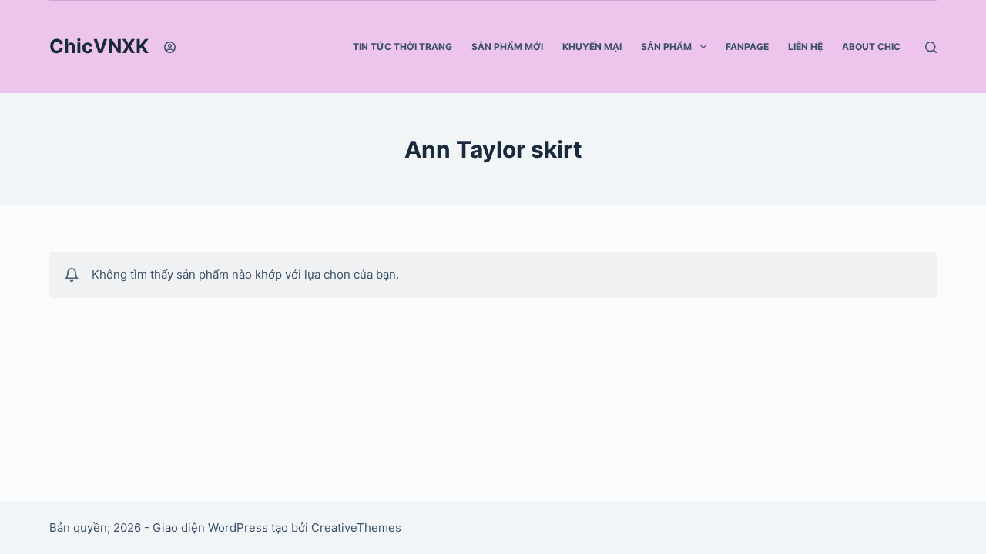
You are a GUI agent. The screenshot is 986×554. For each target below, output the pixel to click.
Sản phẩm (666, 46)
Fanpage (747, 46)
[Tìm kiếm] (931, 47)
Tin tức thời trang (402, 46)
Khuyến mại (592, 46)
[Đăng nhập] (170, 47)
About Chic (871, 46)
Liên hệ (805, 46)
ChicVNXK (99, 46)
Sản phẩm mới (507, 46)
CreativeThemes (356, 527)
